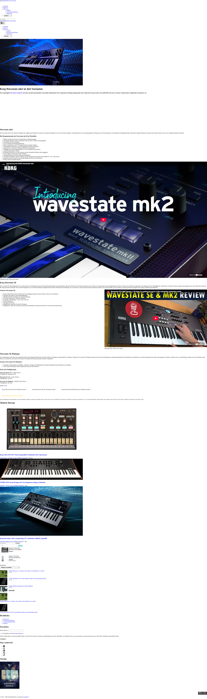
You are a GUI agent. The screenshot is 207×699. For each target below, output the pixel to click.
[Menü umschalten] (8, 9)
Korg (14, 458)
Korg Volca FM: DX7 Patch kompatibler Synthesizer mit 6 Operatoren (23, 455)
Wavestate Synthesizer (16, 93)
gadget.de (26, 697)
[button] (1, 124)
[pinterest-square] (4, 651)
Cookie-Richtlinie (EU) (9, 622)
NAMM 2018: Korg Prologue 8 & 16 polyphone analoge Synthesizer (22, 482)
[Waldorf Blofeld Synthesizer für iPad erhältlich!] (3, 589)
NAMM (19, 458)
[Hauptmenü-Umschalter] (2, 23)
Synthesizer (24, 458)
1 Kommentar (3, 458)
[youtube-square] (4, 653)
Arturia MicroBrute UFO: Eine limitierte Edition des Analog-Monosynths (27, 578)
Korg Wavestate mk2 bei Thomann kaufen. (14, 389)
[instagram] (4, 648)
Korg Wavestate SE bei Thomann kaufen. (44, 389)
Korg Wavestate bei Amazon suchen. (12, 395)
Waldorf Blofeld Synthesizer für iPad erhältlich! (21, 586)
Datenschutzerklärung (8, 620)
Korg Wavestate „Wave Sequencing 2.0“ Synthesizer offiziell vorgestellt (23, 538)
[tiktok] (4, 655)
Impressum (6, 619)
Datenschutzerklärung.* (17, 633)
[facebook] (4, 646)
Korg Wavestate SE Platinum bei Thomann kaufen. (76, 389)
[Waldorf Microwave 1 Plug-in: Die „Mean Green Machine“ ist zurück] (3, 574)
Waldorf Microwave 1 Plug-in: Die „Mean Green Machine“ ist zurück (26, 571)
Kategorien (3, 565)
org (6, 385)
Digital (7, 541)
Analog (7, 485)
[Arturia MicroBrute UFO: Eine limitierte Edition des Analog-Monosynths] (3, 581)
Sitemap (5, 623)
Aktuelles (10, 458)
